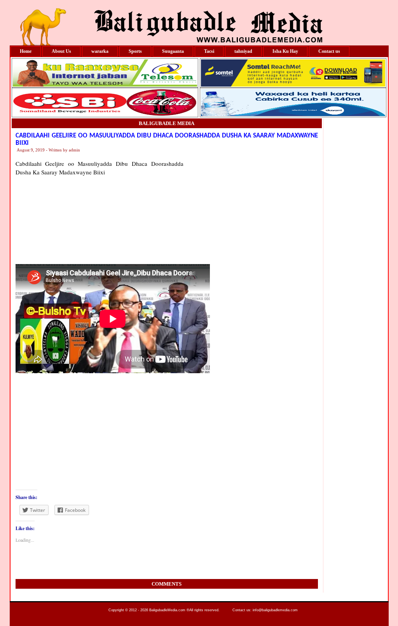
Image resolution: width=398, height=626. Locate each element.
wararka (99, 51)
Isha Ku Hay (285, 51)
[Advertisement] (250, 207)
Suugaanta (173, 51)
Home (25, 51)
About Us (61, 51)
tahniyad (243, 51)
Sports (135, 51)
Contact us (329, 51)
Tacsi (209, 51)
